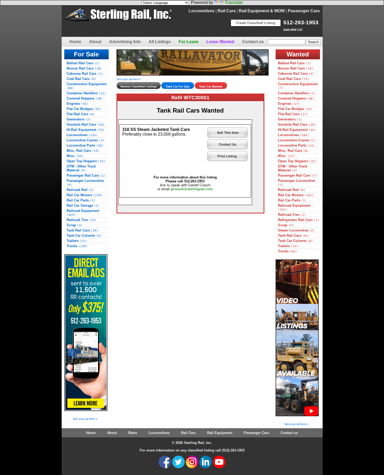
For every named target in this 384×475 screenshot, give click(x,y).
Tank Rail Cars (82, 230)
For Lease (189, 41)
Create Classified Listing (255, 23)
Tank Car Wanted (210, 86)
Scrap (75, 225)
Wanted (298, 54)
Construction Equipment (86, 86)
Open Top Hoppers (86, 161)
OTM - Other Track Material (81, 168)
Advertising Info (125, 41)
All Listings (160, 41)
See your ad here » (85, 418)
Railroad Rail (80, 190)
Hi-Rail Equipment (85, 130)
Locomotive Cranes (85, 140)
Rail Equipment (219, 433)
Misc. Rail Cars (83, 151)
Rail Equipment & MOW (262, 11)
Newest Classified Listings (138, 86)
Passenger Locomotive (85, 183)
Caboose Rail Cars (85, 74)
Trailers (77, 241)
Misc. (75, 156)
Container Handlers (86, 93)
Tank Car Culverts (84, 235)
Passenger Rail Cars (86, 175)
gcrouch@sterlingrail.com (192, 189)
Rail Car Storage (83, 205)
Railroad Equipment (83, 213)
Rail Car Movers (84, 195)
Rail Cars (227, 11)
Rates (132, 433)
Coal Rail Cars (81, 79)
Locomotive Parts (85, 145)
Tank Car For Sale (178, 86)
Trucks (77, 246)
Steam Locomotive (296, 230)
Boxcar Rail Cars (84, 68)
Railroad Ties (81, 220)
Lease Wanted (220, 41)
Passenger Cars (304, 11)
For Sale (86, 54)
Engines (77, 104)
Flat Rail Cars (81, 114)
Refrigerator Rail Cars (298, 220)
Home (75, 41)
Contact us (253, 41)
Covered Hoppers (85, 98)
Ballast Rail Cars (83, 63)
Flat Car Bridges (84, 109)
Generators (79, 119)
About (95, 41)
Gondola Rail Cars (85, 124)
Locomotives (201, 11)
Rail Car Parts (81, 200)
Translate (234, 2)
